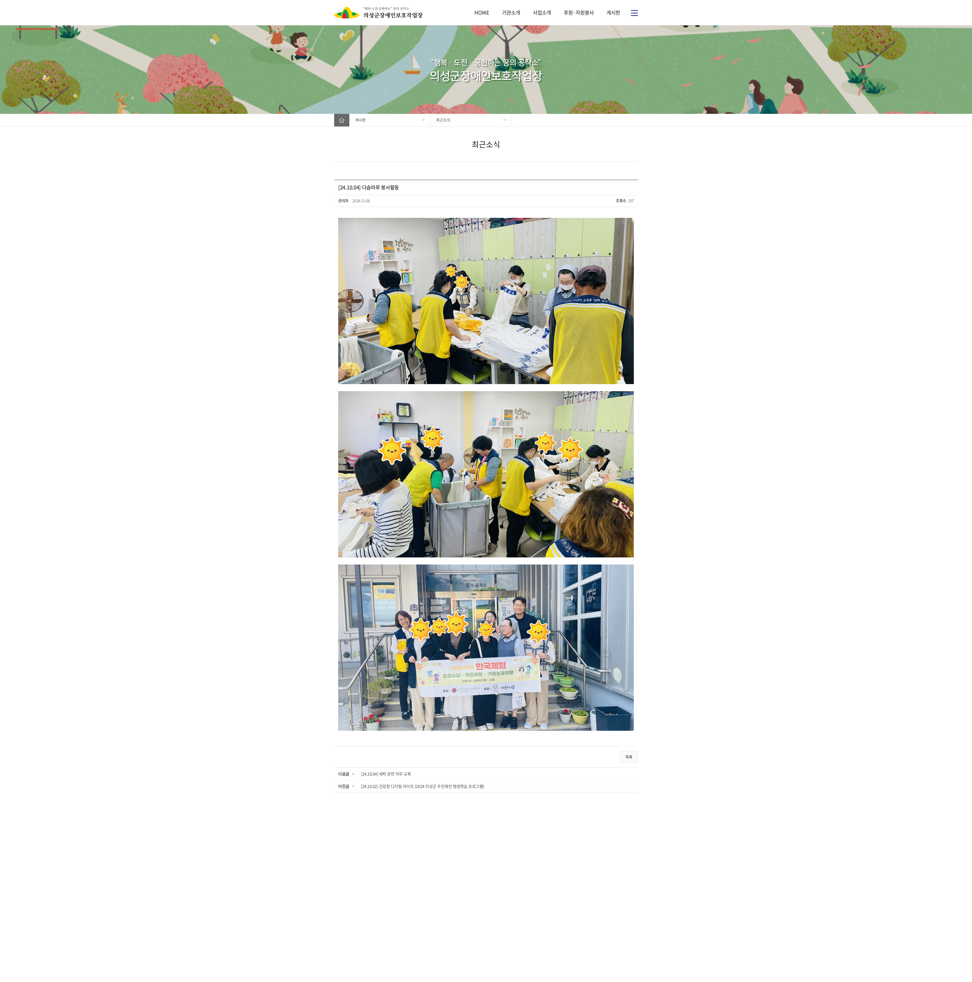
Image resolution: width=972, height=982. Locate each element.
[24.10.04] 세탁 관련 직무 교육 (386, 774)
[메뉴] (634, 13)
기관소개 (511, 12)
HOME (481, 12)
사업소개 (542, 12)
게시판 (613, 12)
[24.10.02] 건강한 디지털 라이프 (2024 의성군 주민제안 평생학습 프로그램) (422, 786)
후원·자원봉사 (579, 12)
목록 (629, 757)
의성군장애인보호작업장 (378, 12)
